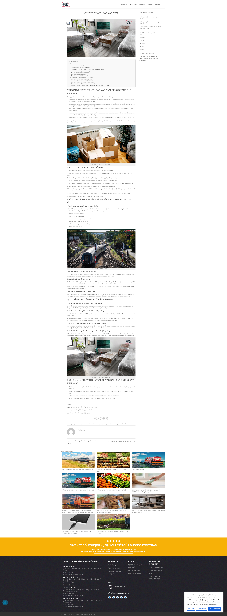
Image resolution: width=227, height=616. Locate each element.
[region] (203, 602)
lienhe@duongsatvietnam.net (74, 574)
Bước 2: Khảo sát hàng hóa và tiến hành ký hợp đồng (83, 80)
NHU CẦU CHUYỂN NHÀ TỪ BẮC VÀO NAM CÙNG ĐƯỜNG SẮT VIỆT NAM (88, 66)
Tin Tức (150, 4)
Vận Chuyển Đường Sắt (84, 424)
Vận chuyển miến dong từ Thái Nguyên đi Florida (79, 410)
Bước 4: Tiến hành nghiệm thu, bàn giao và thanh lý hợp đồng (85, 83)
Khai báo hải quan (134, 574)
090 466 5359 (69, 604)
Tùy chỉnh (191, 608)
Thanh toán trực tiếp (156, 567)
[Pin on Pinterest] (104, 418)
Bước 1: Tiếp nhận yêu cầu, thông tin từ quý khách (83, 79)
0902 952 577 (69, 572)
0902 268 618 (69, 583)
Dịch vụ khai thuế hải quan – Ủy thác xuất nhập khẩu (150, 27)
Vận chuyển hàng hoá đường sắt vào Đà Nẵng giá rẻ (77, 469)
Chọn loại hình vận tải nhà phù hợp (80, 74)
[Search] (164, 4)
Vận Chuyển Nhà (110, 424)
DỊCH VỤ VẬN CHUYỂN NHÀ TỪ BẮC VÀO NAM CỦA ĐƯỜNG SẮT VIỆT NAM (89, 85)
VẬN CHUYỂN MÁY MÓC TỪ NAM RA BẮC (120, 441)
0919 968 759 (69, 593)
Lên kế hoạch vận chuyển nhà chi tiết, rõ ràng (82, 71)
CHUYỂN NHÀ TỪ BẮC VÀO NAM (127, 424)
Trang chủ (124, 4)
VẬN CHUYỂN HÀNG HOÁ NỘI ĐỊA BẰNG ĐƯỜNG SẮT (78, 490)
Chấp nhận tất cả (214, 608)
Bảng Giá (142, 4)
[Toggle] (160, 40)
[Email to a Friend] (101, 418)
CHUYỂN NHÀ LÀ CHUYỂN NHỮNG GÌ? (80, 67)
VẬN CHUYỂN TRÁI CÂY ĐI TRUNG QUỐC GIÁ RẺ (111, 490)
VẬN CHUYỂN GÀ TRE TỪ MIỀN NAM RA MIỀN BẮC (82, 407)
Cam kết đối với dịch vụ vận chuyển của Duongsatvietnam (113, 545)
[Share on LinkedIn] (107, 418)
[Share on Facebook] (95, 418)
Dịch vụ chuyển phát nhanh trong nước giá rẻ (149, 22)
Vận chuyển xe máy (138, 469)
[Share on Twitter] (98, 418)
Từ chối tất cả (201, 608)
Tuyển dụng (112, 565)
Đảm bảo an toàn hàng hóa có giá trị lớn (81, 75)
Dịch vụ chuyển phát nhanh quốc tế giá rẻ (150, 18)
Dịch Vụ (133, 4)
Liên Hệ (157, 4)
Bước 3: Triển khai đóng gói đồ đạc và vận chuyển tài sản (84, 82)
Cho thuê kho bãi (134, 570)
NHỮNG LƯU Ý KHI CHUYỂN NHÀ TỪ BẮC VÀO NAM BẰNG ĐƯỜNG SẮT (88, 69)
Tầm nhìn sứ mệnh (114, 568)
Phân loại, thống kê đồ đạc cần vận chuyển (81, 72)
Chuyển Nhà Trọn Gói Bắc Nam (98, 424)
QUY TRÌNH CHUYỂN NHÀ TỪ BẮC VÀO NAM (81, 77)
